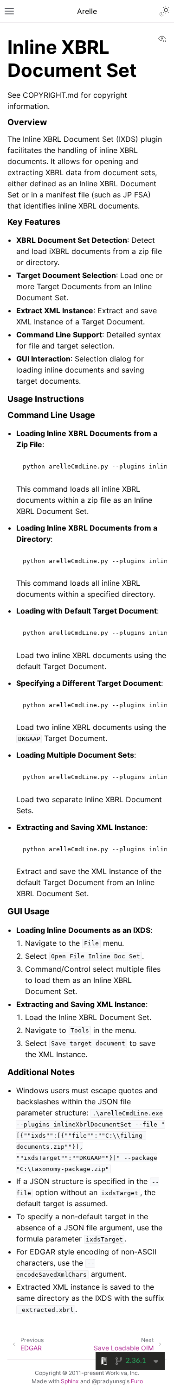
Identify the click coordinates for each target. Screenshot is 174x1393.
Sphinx (70, 1381)
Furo (137, 1381)
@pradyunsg (108, 1381)
